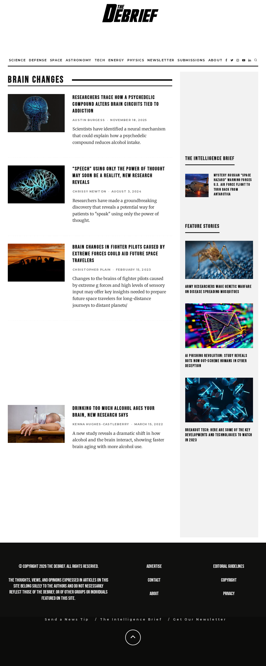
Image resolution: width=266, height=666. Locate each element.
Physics (135, 60)
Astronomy (78, 60)
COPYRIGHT (229, 580)
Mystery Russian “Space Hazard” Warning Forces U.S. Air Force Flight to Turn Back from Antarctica (233, 184)
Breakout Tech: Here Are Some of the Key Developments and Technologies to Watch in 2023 (218, 435)
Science (17, 60)
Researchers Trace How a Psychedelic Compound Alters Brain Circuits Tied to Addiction (115, 104)
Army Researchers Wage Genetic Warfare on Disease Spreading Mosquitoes (218, 289)
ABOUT (154, 593)
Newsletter (160, 60)
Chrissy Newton (89, 191)
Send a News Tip (67, 619)
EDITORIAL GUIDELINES (228, 566)
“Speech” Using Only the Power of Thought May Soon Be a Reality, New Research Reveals (118, 175)
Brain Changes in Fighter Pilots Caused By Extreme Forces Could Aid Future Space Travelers (118, 254)
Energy (116, 60)
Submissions (191, 60)
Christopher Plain (91, 269)
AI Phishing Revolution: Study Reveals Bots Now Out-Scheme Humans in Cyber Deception (216, 360)
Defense (38, 60)
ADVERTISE (154, 566)
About (215, 60)
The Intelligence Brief (131, 619)
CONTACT (154, 580)
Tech (100, 60)
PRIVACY (229, 593)
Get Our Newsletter (200, 619)
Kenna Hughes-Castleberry (100, 424)
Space (56, 60)
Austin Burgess (88, 120)
